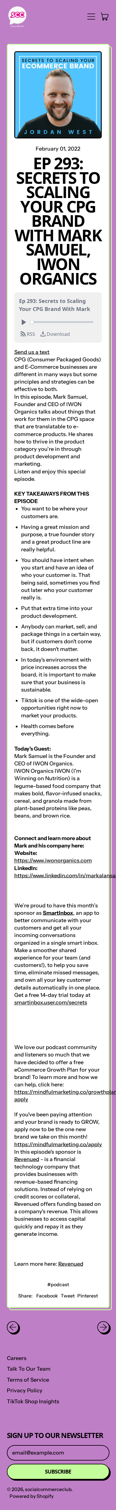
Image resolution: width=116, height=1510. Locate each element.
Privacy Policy (25, 1390)
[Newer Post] (103, 1327)
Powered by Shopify (32, 1496)
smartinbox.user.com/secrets (50, 1002)
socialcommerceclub (48, 1489)
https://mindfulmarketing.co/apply (58, 1144)
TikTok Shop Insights (33, 1401)
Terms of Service (28, 1380)
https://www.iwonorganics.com (53, 860)
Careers (16, 1358)
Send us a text (31, 352)
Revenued (26, 1159)
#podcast (58, 1284)
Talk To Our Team (29, 1369)
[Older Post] (13, 1327)
